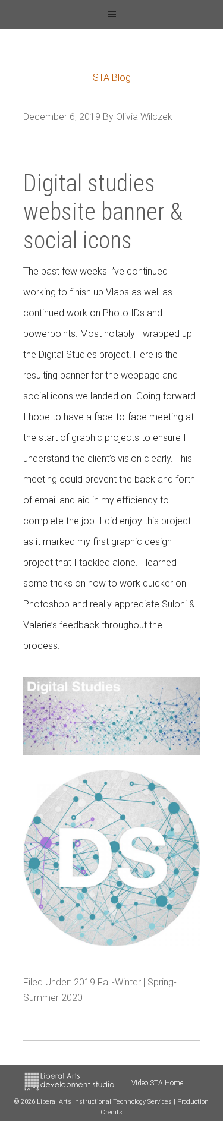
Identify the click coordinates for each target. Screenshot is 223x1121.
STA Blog (112, 77)
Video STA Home (157, 1083)
